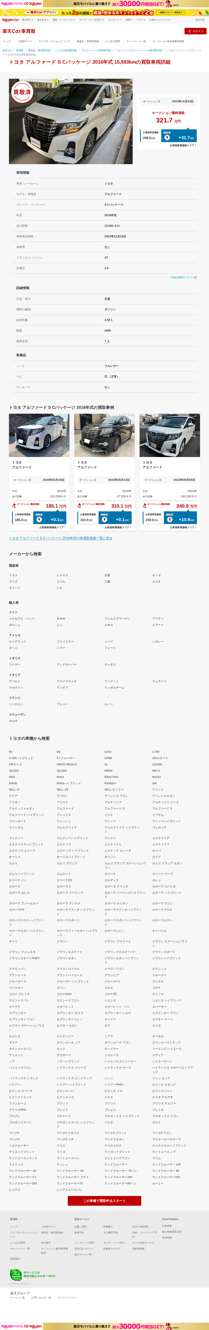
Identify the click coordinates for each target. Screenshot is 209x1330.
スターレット (65, 1006)
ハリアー (14, 1084)
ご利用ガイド (24, 41)
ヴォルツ (110, 838)
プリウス (110, 1103)
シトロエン (16, 704)
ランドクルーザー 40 (22, 1170)
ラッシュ (62, 1164)
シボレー (158, 641)
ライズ (61, 1151)
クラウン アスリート (117, 941)
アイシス (158, 789)
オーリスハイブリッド (71, 857)
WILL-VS (62, 789)
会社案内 (46, 1242)
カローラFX (16, 909)
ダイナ (13, 1042)
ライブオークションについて (54, 41)
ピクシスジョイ (162, 1090)
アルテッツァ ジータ (165, 802)
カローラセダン (162, 920)
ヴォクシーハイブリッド (72, 838)
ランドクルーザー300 (23, 1183)
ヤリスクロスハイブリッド (169, 1145)
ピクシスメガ (65, 1097)
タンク (61, 1048)
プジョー (62, 704)
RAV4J (156, 777)
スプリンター (17, 1013)
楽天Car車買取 (140, 1226)
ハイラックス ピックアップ (74, 1078)
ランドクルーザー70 (70, 1183)
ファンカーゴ (17, 1103)
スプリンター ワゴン (22, 1019)
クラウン (62, 941)
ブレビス (110, 1109)
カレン (156, 880)
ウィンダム (16, 827)
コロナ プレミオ (19, 994)
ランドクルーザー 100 (166, 1164)
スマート (158, 624)
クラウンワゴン (114, 968)
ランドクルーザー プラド (73, 1177)
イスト (108, 814)
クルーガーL (112, 981)
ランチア (62, 687)
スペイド (110, 1019)
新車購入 (108, 1226)
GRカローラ (160, 758)
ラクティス (16, 1164)
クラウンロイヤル (68, 968)
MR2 (12, 777)
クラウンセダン (67, 958)
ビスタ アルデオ (162, 1097)
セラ (107, 1025)
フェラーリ (159, 681)
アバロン (62, 796)
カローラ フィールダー (23, 903)
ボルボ (13, 720)
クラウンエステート (69, 952)
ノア (12, 1061)
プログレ (14, 1116)
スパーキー (159, 1006)
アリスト (62, 802)
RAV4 (60, 777)
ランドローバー (67, 664)
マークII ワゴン (162, 1133)
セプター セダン (67, 1025)
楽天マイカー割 (83, 1254)
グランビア (111, 975)
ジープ (108, 641)
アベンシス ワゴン (116, 796)
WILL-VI (14, 789)
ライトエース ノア (164, 1151)
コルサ (108, 987)
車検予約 (79, 1232)
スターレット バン (117, 1006)
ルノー (108, 704)
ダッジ (13, 647)
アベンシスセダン (163, 796)
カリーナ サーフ (162, 873)
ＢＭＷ (61, 618)
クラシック (159, 968)
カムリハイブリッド (22, 873)
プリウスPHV (17, 1109)
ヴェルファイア (67, 827)
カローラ (14, 886)
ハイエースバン (162, 1061)
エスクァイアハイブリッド (26, 844)
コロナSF (110, 994)
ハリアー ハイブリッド (71, 1084)
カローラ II (64, 886)
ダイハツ (14, 587)
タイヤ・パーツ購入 (114, 1242)
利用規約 (15, 1258)
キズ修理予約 (110, 1232)
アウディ (158, 618)
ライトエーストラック (23, 1158)
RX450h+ (110, 783)
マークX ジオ (65, 1139)
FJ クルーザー (66, 758)
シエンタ (110, 1000)
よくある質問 (112, 41)
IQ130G (62, 770)
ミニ (59, 624)
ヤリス (61, 1145)
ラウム (156, 1158)
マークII (14, 1133)
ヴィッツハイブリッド (166, 821)
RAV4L (13, 783)
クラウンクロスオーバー (120, 952)
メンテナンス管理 (84, 1242)
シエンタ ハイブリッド (167, 1000)
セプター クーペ (162, 1019)
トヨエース (111, 1055)
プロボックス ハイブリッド (122, 1116)
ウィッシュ (64, 821)
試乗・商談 (80, 1226)
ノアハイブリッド (68, 1061)
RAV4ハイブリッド (69, 783)
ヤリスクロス (113, 1145)
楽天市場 (200, 19)
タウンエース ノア (68, 1042)
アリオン (14, 802)
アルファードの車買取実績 (96, 50)
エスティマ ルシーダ (117, 850)
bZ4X (107, 751)
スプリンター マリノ (165, 1013)
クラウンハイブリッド (166, 958)
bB (58, 751)
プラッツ (62, 1103)
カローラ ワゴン (162, 903)
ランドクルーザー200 (118, 1177)
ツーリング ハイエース (167, 1048)
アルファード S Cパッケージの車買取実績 (139, 50)
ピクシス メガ (113, 1090)
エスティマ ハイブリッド (73, 850)
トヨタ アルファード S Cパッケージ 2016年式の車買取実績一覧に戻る (60, 538)
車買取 (19, 50)
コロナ (156, 987)
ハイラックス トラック (23, 1078)
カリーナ (110, 873)
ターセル (158, 1036)
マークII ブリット (115, 1133)
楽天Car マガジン (84, 1248)
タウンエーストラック (166, 1042)
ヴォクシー (16, 838)
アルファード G (114, 808)
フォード (110, 647)
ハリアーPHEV (113, 1084)
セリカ (156, 1025)
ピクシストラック (20, 1097)
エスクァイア (160, 838)
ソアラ (108, 1036)
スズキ (156, 581)
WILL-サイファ (114, 789)
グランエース (17, 975)
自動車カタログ (111, 1248)
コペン (61, 987)
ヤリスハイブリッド (22, 1151)
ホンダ (156, 575)
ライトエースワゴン (117, 1158)
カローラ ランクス (68, 903)
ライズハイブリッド (117, 1151)
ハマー (61, 647)
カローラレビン (114, 930)
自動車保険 (138, 1248)
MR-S (156, 770)
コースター (16, 987)
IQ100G (157, 764)
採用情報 (167, 1237)
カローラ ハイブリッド (167, 892)
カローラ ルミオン (116, 903)
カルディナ (111, 880)
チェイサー (111, 1048)
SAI (154, 783)
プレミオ (158, 1109)
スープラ (14, 1006)
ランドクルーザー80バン (120, 1183)
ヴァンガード (17, 821)
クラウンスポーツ (163, 952)
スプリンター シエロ (117, 1013)
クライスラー (65, 641)
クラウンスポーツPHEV (24, 958)
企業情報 (167, 1225)
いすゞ (61, 587)
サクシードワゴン (68, 1000)
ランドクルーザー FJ (22, 1177)
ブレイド (62, 1109)
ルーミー (158, 1183)
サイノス (158, 994)
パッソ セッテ (161, 1078)
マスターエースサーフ (166, 1139)
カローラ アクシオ (116, 886)
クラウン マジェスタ (22, 952)
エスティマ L (112, 844)
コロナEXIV (64, 994)
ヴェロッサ (159, 827)
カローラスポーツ (68, 920)
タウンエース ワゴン (117, 1042)
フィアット (111, 681)
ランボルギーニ (114, 687)
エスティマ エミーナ (22, 850)
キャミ (13, 941)
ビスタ (108, 1097)
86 (10, 751)
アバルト (14, 681)
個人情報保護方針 (172, 1231)
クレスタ (158, 981)
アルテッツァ (113, 802)
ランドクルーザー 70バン (120, 1170)
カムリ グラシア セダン (167, 863)
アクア (13, 796)
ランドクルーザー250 (166, 1177)
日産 (107, 575)
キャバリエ (159, 930)
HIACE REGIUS (67, 764)
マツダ (13, 581)
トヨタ (13, 575)
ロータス (110, 664)
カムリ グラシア (67, 863)
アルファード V (162, 808)
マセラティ (16, 687)
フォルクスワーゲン (117, 618)
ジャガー (14, 664)
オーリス (14, 857)
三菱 (107, 581)
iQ (105, 764)
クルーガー (159, 975)
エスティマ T (160, 844)
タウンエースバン (20, 1048)
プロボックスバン (20, 1122)
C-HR (155, 751)
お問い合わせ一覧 (41, 1297)
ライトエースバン (68, 1158)
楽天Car (6, 50)
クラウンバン (17, 968)
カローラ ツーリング (70, 892)
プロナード (64, 1116)
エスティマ (64, 844)
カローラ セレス (19, 892)
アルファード (65, 808)
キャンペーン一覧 (136, 41)
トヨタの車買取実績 (66, 50)
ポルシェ (14, 624)
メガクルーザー (19, 1145)
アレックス (64, 814)
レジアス (14, 1189)
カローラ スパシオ (164, 886)
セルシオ (14, 1036)
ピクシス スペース (21, 1090)
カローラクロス (162, 909)
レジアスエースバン (69, 1189)
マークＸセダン (114, 1139)
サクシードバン (19, 1000)
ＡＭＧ (108, 624)
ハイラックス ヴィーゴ (71, 1067)
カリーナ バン (18, 880)
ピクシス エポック (164, 1084)
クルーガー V (17, 981)
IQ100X (14, 770)
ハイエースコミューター (120, 1061)
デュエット (16, 1055)
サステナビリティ (67, 1297)
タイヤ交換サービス (143, 1242)
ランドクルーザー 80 (165, 1170)
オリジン (110, 857)
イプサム (158, 814)
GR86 (108, 758)
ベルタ (108, 1122)
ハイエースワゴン (20, 1067)
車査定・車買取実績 (88, 41)
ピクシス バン (66, 1090)
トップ (7, 41)
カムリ (13, 863)
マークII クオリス (68, 1133)
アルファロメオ (67, 681)
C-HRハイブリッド (21, 758)
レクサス (62, 575)
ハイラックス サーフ (117, 1067)
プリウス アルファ (164, 1103)
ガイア (156, 857)
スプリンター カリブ (70, 1013)
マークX (14, 1139)
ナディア (158, 1055)
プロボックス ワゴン (165, 1116)
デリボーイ (64, 1055)
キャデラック (17, 641)
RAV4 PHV (111, 777)
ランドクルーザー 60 (70, 1170)
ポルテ (156, 1122)
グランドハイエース (69, 975)
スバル (61, 581)
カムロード (64, 873)
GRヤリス (15, 764)
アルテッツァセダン (22, 808)
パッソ (108, 1078)
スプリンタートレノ (69, 1019)
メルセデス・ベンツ (22, 618)
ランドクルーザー (115, 1164)
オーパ (156, 850)
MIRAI (108, 770)
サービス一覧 (17, 1297)
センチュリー (65, 1036)
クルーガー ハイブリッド (73, 981)
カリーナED (64, 880)
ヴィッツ (110, 821)
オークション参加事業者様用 (168, 41)
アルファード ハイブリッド (26, 814)
